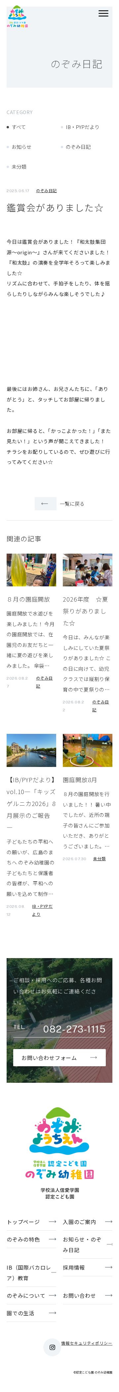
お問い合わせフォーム (49, 1058)
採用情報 (74, 1267)
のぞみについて (26, 1295)
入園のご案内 (79, 1222)
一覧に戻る (72, 503)
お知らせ (21, 146)
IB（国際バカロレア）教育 (29, 1272)
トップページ (23, 1222)
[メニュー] (103, 14)
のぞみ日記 (78, 146)
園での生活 (20, 1313)
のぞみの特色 (23, 1239)
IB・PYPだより (82, 126)
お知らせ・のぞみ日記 (82, 1244)
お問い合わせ (79, 1295)
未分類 (19, 166)
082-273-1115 (74, 1029)
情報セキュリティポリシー (86, 1343)
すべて (19, 126)
